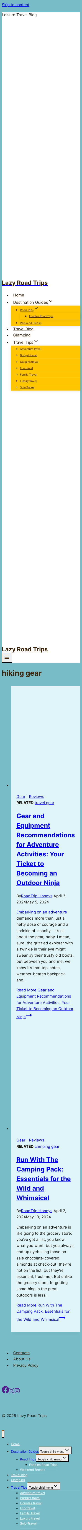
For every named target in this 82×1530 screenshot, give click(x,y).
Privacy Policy (25, 1365)
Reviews (36, 796)
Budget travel (28, 355)
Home (18, 295)
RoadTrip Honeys (36, 896)
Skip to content (15, 5)
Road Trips (28, 1459)
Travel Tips (19, 1487)
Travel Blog (23, 329)
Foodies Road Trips (41, 316)
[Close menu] (3, 1434)
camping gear (47, 1146)
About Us (22, 1359)
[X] (11, 1392)
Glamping (22, 335)
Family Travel (28, 374)
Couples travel (29, 362)
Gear (20, 796)
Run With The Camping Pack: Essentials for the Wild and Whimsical (43, 1179)
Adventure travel (30, 349)
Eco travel (26, 368)
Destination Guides (25, 1451)
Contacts (21, 1353)
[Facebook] (5, 1392)
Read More (44, 1003)
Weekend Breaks (30, 323)
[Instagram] (17, 1392)
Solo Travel (27, 387)
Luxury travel (28, 381)
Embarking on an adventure (41, 912)
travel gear (44, 802)
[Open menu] (7, 658)
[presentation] (45, 737)
